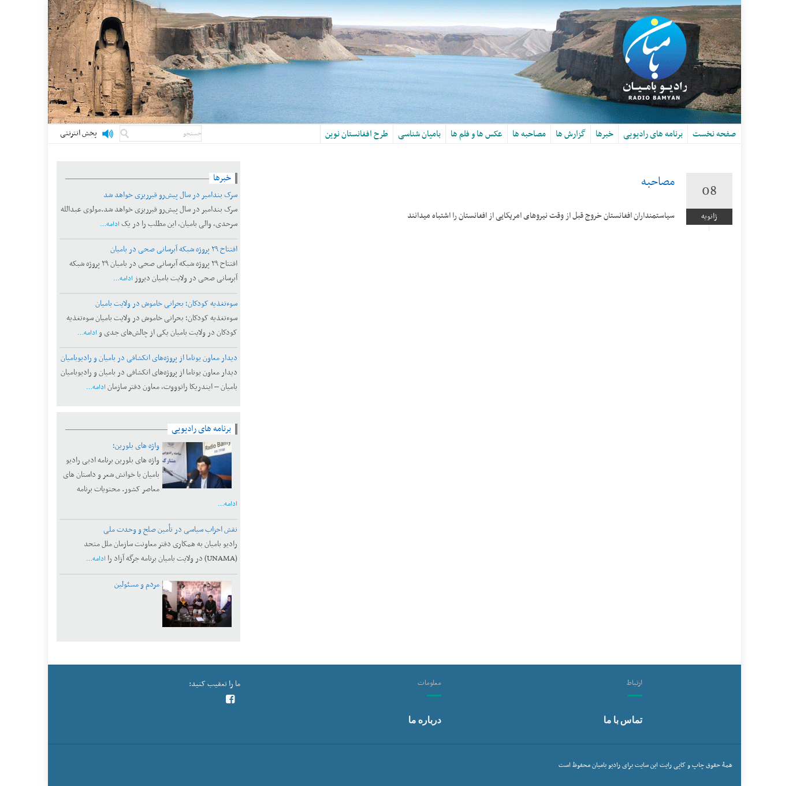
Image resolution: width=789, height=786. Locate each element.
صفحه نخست (714, 134)
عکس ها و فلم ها (477, 134)
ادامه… (110, 224)
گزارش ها (571, 134)
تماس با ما (623, 719)
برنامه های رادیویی (653, 134)
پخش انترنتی (78, 133)
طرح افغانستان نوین (356, 134)
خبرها (604, 134)
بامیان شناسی (419, 134)
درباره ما (424, 719)
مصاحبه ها (529, 134)
